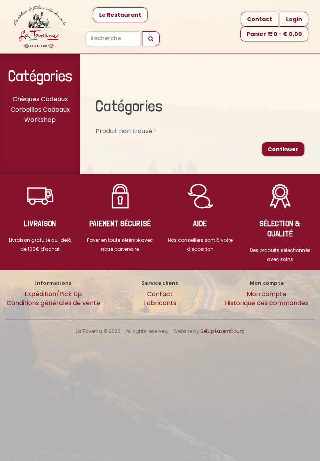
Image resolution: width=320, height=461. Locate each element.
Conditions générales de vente (53, 302)
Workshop (40, 119)
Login (294, 19)
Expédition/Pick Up (53, 293)
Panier (274, 34)
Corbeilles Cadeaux (40, 109)
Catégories (40, 75)
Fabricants (159, 302)
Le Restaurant (120, 15)
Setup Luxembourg (222, 331)
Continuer (283, 149)
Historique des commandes (266, 302)
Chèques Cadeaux (40, 99)
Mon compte (266, 293)
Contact (259, 19)
